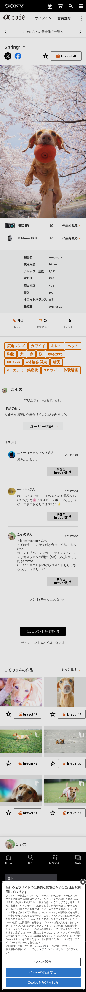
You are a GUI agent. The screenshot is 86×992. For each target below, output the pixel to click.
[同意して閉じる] (82, 881)
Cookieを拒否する (43, 972)
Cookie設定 (43, 962)
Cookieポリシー (43, 946)
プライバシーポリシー (54, 949)
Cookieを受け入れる (43, 982)
